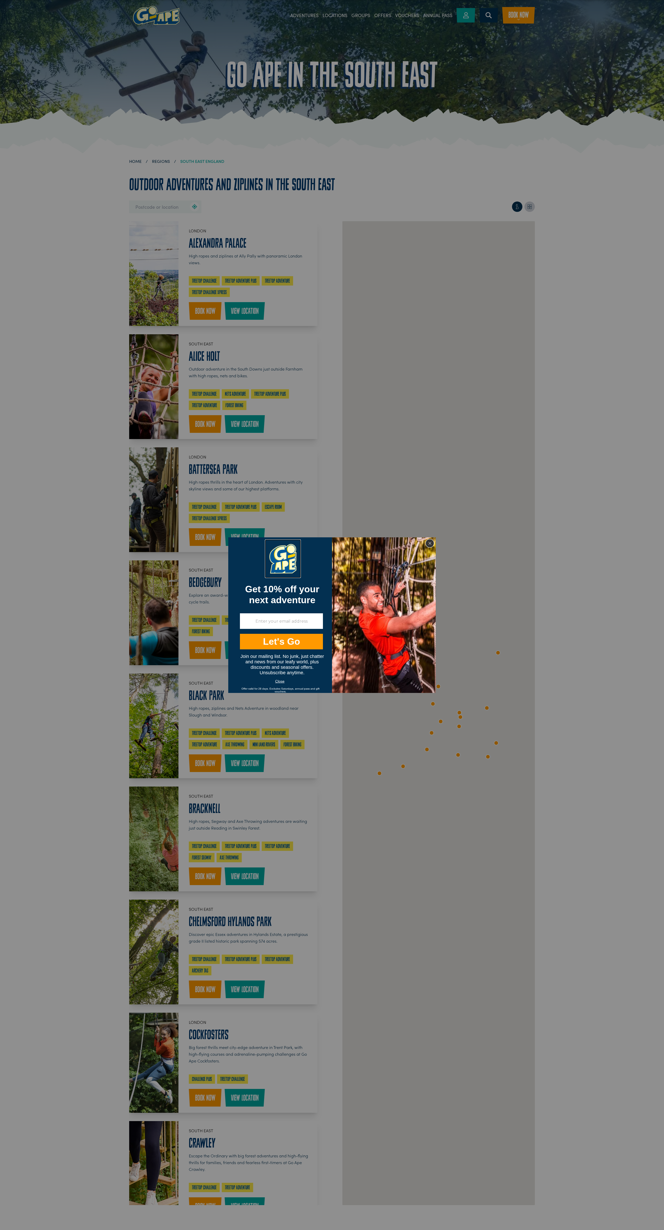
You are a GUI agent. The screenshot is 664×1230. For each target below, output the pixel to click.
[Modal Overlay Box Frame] (332, 615)
